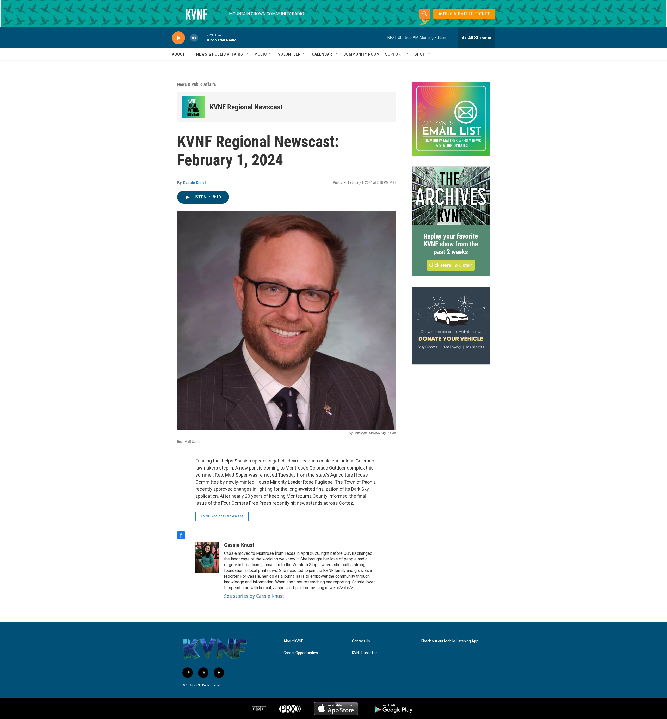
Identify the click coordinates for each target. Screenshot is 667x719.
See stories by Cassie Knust (254, 596)
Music (260, 54)
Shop (420, 54)
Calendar (322, 54)
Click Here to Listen (450, 265)
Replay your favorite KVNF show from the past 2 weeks (451, 244)
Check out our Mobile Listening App (449, 641)
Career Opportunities (300, 653)
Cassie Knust (194, 182)
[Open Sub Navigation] (189, 54)
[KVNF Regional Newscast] (193, 107)
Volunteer (289, 54)
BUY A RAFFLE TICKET (466, 13)
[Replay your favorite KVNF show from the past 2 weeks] (451, 196)
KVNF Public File (365, 653)
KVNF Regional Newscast (246, 107)
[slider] (202, 37)
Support (394, 54)
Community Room (361, 54)
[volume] (194, 38)
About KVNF (293, 641)
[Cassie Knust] (207, 557)
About (178, 54)
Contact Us (361, 641)
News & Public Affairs (219, 54)
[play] (178, 38)
